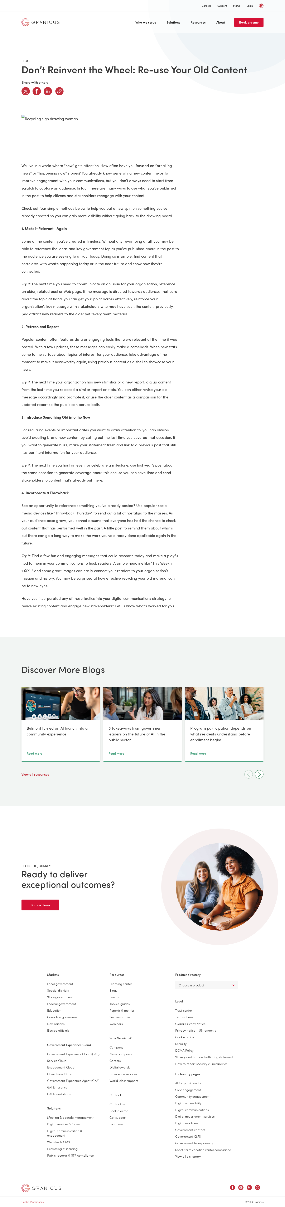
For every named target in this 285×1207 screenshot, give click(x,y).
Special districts (58, 990)
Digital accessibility (188, 1103)
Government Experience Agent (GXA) (73, 1080)
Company (116, 1047)
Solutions (173, 22)
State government (60, 997)
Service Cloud (57, 1060)
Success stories (120, 1017)
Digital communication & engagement (64, 1132)
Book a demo (249, 22)
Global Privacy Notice (190, 1023)
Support (222, 5)
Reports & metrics (122, 1010)
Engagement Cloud (60, 1067)
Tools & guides (120, 1003)
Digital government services (194, 1116)
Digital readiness (186, 1123)
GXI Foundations (59, 1094)
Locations (116, 1124)
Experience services (123, 1074)
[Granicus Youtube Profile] (240, 1188)
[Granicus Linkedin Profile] (249, 1188)
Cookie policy (184, 1037)
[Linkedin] (48, 91)
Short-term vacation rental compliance (203, 1149)
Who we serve (145, 22)
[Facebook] (37, 91)
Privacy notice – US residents (195, 1030)
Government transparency (194, 1143)
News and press (121, 1054)
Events (114, 997)
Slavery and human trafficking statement (204, 1057)
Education (54, 1010)
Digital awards (120, 1067)
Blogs (113, 990)
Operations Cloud (59, 1074)
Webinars (116, 1023)
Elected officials (58, 1030)
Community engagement (193, 1096)
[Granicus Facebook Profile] (232, 1188)
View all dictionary (188, 1156)
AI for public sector (188, 1083)
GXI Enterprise (57, 1087)
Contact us (117, 1104)
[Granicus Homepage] (41, 22)
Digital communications (192, 1109)
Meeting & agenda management (70, 1117)
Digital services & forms (63, 1124)
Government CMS (188, 1136)
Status (236, 5)
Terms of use (184, 1017)
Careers (206, 5)
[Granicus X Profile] (257, 1188)
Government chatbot (190, 1129)
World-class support (124, 1080)
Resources (198, 22)
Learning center (121, 983)
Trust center (183, 1010)
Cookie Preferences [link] (32, 1201)
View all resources (35, 774)
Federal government (61, 1003)
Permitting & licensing (62, 1148)
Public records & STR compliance (70, 1155)
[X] (25, 91)
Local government (60, 983)
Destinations (55, 1023)
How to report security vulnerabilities (201, 1063)
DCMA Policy (184, 1050)
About (220, 22)
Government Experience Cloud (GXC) (73, 1054)
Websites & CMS (58, 1142)
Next (259, 774)
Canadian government (63, 1017)
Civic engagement (188, 1089)
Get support (118, 1117)
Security (181, 1043)
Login (249, 5)
